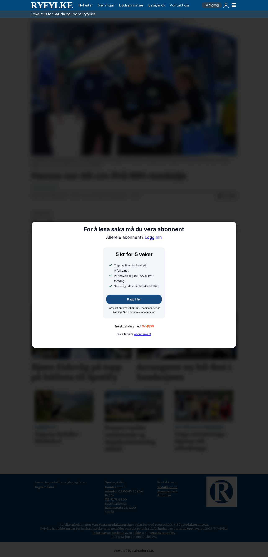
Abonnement (167, 491)
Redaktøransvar (195, 524)
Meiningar (106, 5)
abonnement (142, 334)
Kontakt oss (179, 5)
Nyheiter (85, 5)
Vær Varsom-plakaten (109, 524)
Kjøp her (134, 299)
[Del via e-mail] (233, 196)
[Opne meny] (234, 5)
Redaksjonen (167, 487)
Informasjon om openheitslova (134, 537)
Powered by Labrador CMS (134, 551)
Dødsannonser (131, 5)
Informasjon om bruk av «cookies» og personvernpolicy (134, 533)
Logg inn (226, 5)
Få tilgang (211, 5)
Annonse (164, 495)
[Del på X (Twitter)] (226, 196)
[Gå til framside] (52, 5)
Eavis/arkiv (156, 5)
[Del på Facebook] (219, 196)
